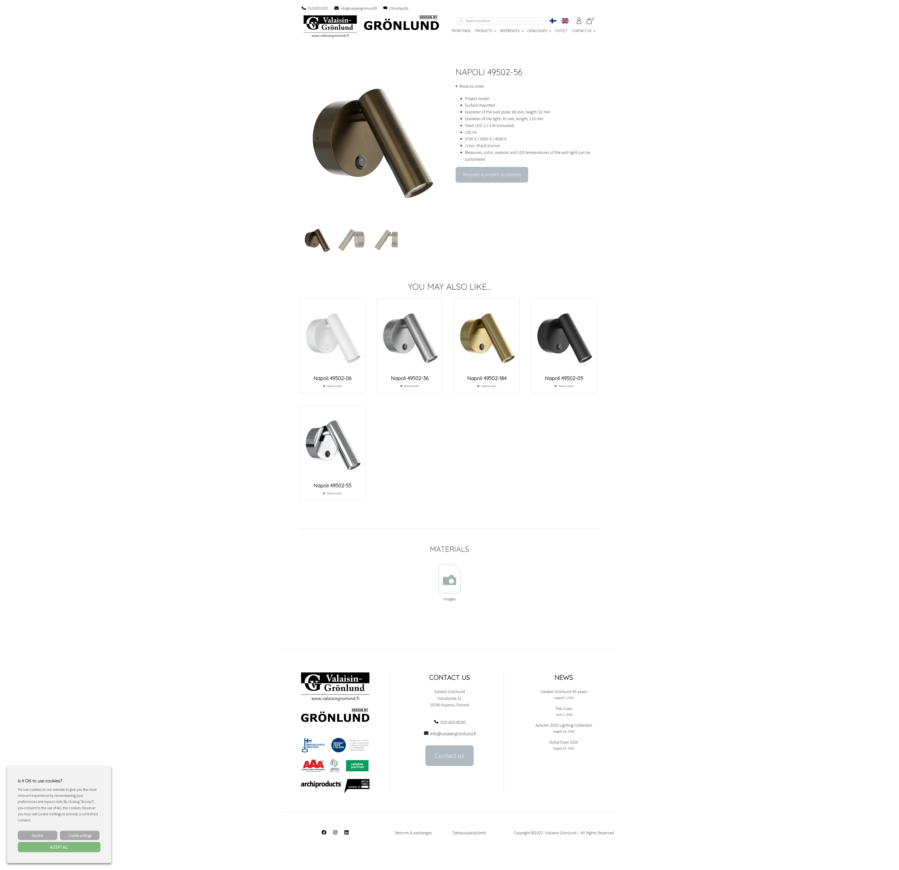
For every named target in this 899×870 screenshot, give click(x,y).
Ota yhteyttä (398, 8)
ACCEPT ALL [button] (59, 847)
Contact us (449, 755)
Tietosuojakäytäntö (469, 832)
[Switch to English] (565, 20)
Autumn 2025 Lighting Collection (563, 725)
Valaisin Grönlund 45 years (564, 691)
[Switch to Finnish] (553, 20)
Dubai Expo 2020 (563, 742)
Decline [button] (38, 835)
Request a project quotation (492, 174)
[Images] (449, 592)
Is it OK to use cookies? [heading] (40, 780)
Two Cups (563, 708)
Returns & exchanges (413, 832)
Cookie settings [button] (79, 835)
